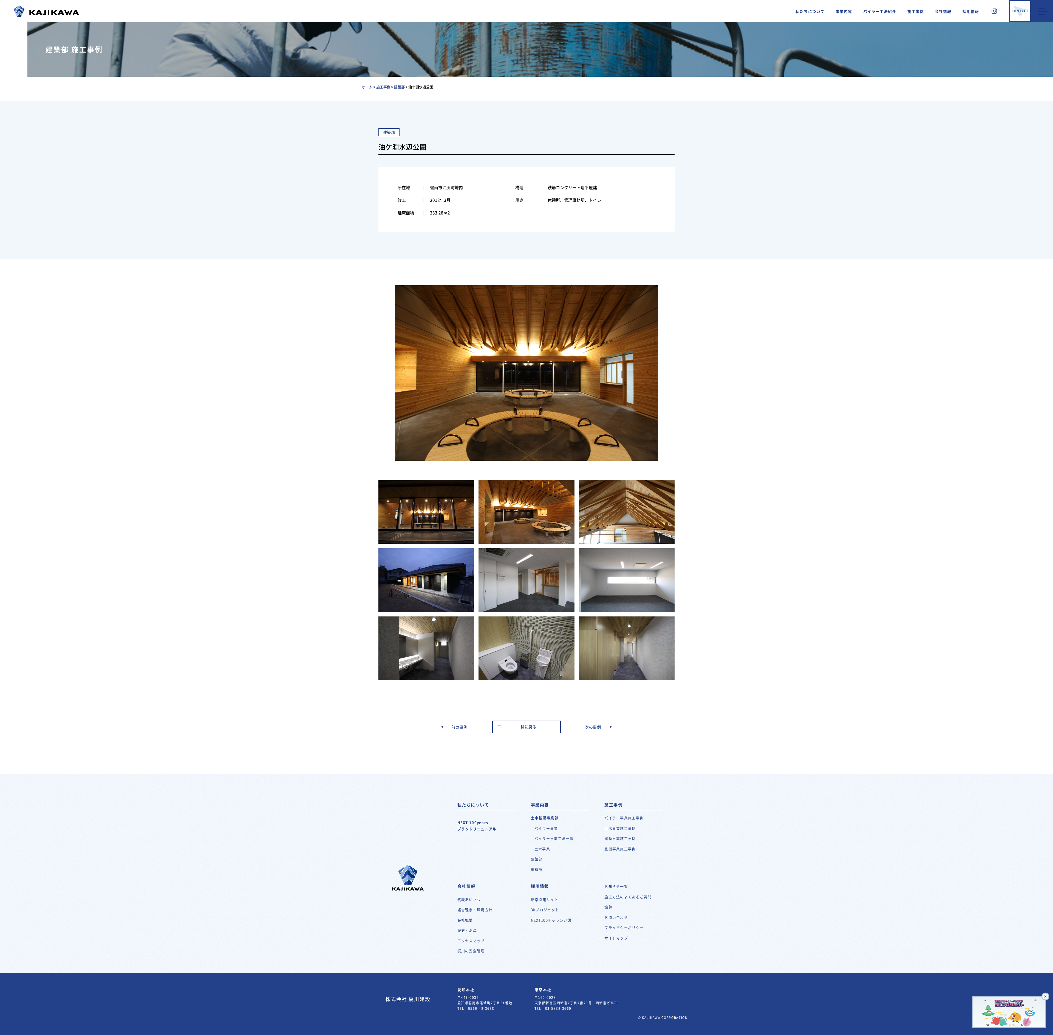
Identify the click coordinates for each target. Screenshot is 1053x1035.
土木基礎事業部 (544, 817)
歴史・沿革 (467, 930)
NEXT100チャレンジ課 (551, 920)
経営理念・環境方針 (475, 909)
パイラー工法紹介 (879, 11)
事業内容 (844, 11)
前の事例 (459, 726)
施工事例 (915, 11)
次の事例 (593, 726)
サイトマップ (616, 937)
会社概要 (465, 920)
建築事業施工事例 (620, 838)
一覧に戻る (526, 726)
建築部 (537, 858)
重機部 (537, 869)
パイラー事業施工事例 (624, 817)
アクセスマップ (471, 940)
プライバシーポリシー (624, 927)
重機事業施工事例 (620, 848)
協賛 (608, 906)
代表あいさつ (469, 899)
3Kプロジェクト (545, 909)
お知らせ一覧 (616, 886)
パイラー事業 (546, 828)
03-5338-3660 (558, 1008)
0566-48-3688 (481, 1008)
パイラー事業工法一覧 (554, 838)
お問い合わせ (616, 917)
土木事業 (542, 848)
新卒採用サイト (544, 899)
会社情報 (943, 11)
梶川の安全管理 (471, 950)
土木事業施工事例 (620, 828)
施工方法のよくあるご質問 (628, 896)
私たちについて (810, 11)
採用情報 (971, 11)
